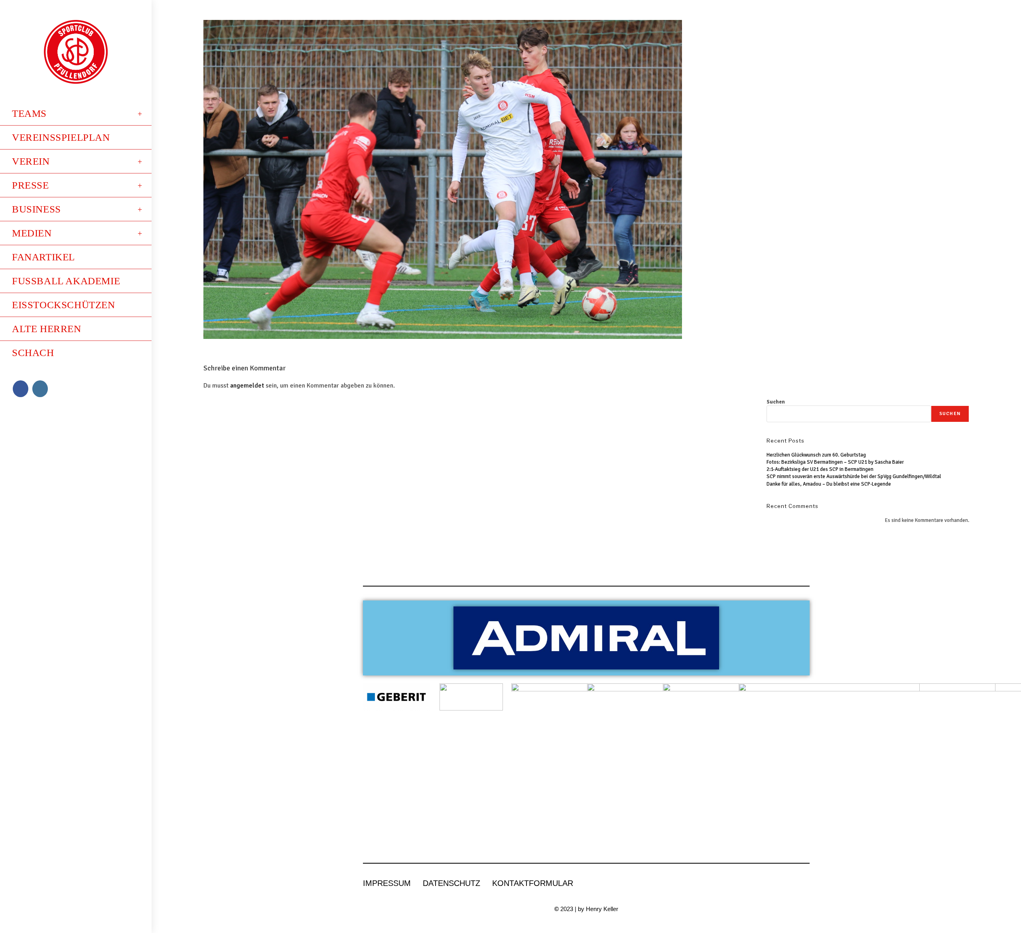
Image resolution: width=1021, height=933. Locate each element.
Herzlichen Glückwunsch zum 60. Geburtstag (816, 455)
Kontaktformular (532, 883)
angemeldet (247, 386)
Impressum (387, 883)
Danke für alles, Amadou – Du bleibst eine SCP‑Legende (829, 484)
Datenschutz (451, 883)
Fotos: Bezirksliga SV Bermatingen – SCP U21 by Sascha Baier (835, 462)
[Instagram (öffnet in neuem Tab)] (40, 388)
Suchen (776, 402)
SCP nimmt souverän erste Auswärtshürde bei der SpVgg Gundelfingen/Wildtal (854, 476)
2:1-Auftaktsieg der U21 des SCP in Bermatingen (820, 469)
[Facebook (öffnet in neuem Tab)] (20, 388)
